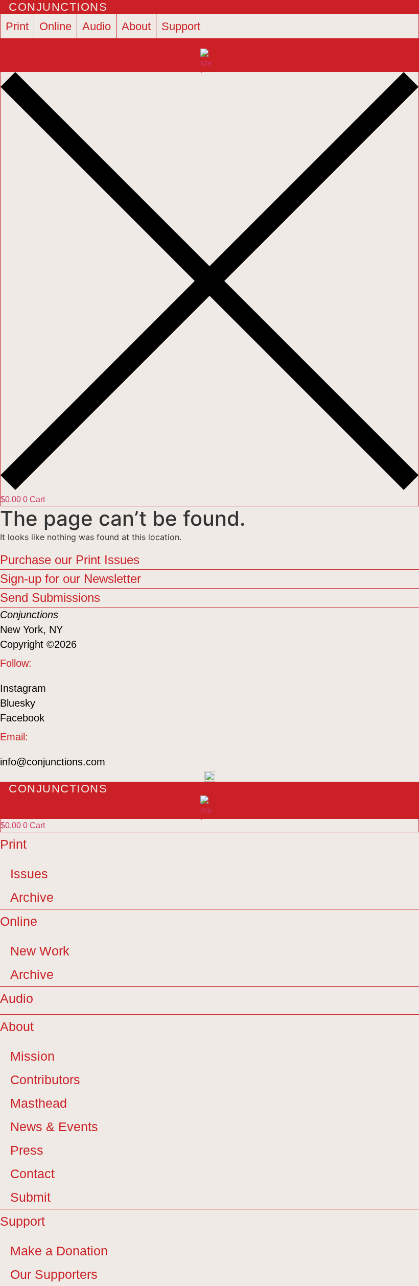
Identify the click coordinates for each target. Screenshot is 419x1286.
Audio (96, 26)
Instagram (23, 688)
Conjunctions (58, 7)
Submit (30, 1197)
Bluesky (17, 703)
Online (55, 26)
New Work (39, 951)
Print (17, 26)
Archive (32, 897)
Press (26, 1150)
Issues (29, 874)
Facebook (22, 717)
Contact (32, 1173)
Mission (32, 1056)
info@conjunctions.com (52, 761)
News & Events (54, 1126)
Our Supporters (54, 1274)
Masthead (38, 1103)
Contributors (45, 1079)
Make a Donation (59, 1251)
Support (180, 26)
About (136, 26)
